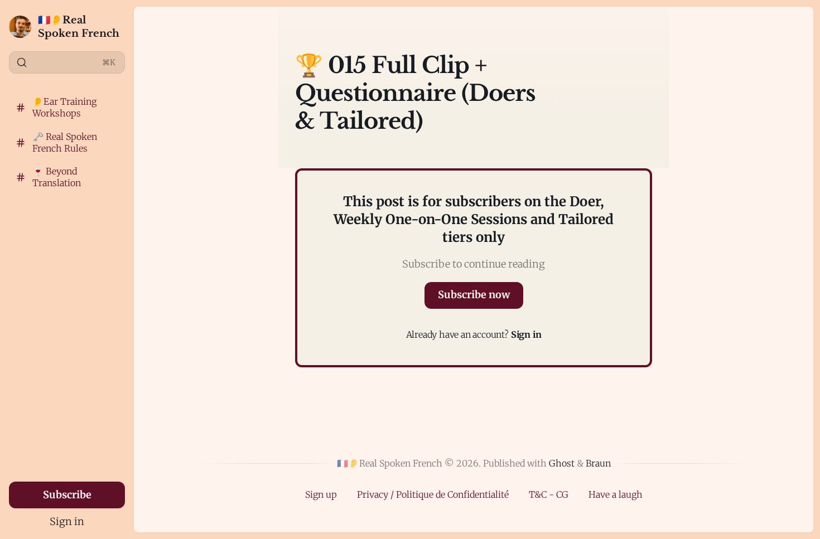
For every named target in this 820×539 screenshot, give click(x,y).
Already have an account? (474, 334)
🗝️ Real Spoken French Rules (64, 142)
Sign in (67, 521)
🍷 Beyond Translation (56, 177)
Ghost (562, 463)
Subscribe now (474, 294)
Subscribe (67, 494)
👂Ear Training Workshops (64, 107)
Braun (598, 463)
